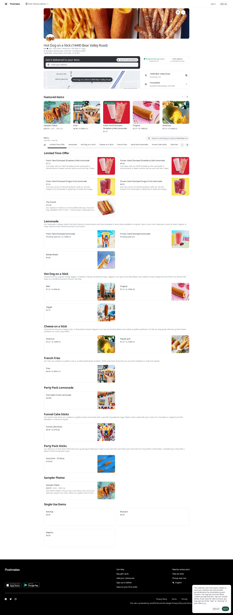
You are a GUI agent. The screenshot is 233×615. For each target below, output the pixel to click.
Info (83, 48)
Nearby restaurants (181, 569)
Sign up (224, 4)
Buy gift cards (122, 574)
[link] (178, 12)
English (178, 582)
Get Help (120, 569)
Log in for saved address (128, 60)
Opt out (216, 609)
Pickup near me (179, 578)
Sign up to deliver (124, 582)
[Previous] (182, 97)
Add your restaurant (125, 578)
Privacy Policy (161, 599)
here (204, 603)
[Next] (187, 97)
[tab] (57, 145)
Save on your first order (126, 587)
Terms (174, 599)
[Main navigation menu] (6, 4)
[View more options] (183, 12)
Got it (225, 609)
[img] (92, 80)
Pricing (184, 599)
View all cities (178, 574)
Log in (213, 4)
